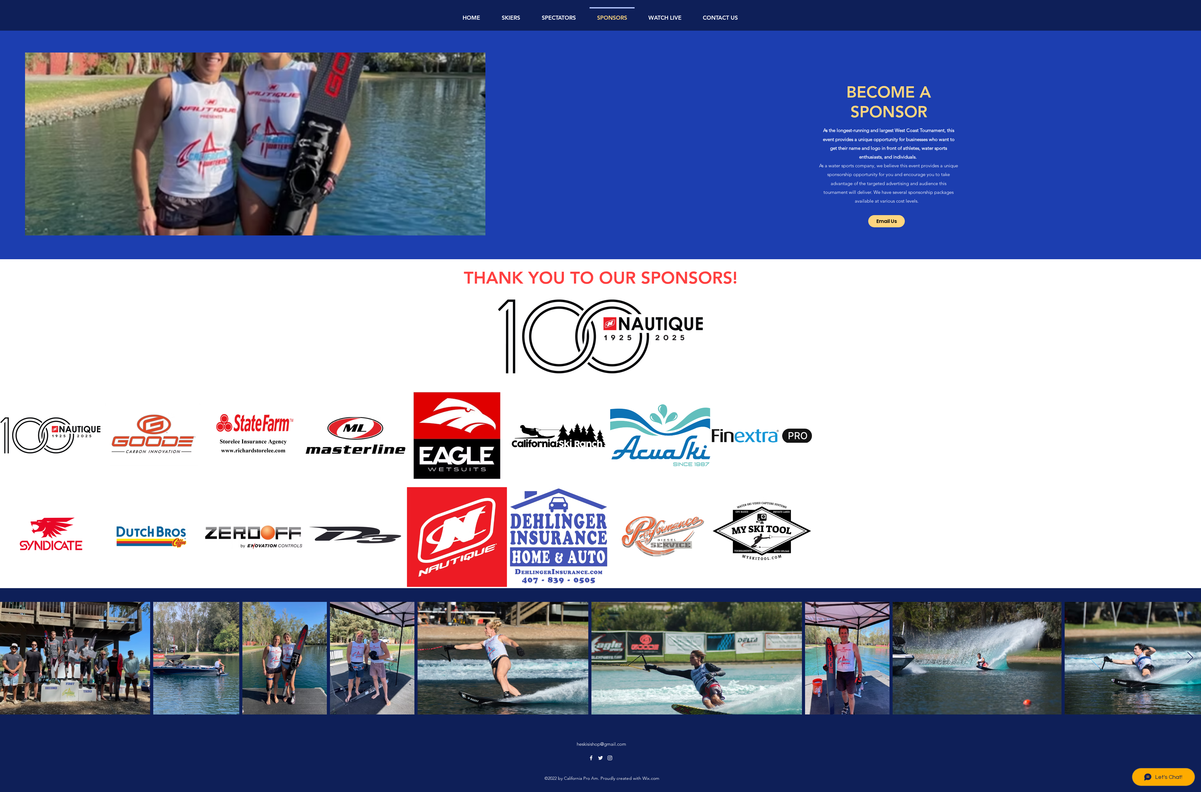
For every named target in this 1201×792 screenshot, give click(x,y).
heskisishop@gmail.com (601, 744)
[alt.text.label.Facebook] (591, 758)
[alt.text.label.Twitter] (600, 758)
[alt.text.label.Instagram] (610, 758)
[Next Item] (1190, 658)
